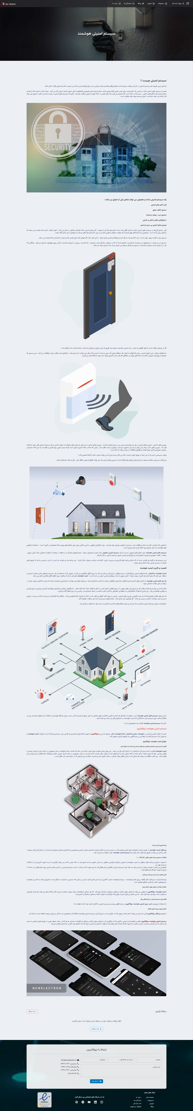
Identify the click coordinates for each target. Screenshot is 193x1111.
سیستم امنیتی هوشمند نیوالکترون (151, 728)
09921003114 (64, 1064)
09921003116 (65, 1070)
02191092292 (72, 1073)
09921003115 (65, 1067)
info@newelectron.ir (69, 1060)
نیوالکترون (95, 734)
